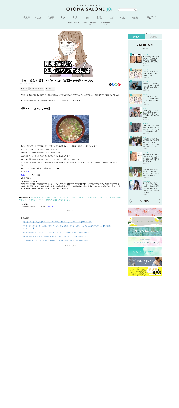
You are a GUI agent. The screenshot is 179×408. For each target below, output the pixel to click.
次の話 (23, 175)
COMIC (153, 36)
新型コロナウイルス (38, 88)
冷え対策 (25, 88)
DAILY (136, 36)
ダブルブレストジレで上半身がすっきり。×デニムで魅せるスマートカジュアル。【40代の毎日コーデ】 (57, 222)
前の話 (27, 171)
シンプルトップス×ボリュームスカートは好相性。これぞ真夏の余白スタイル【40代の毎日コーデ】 (56, 240)
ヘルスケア (51, 88)
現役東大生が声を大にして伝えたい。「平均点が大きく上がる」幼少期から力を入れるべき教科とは (56, 232)
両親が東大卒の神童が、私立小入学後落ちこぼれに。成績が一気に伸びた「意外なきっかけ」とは (55, 236)
